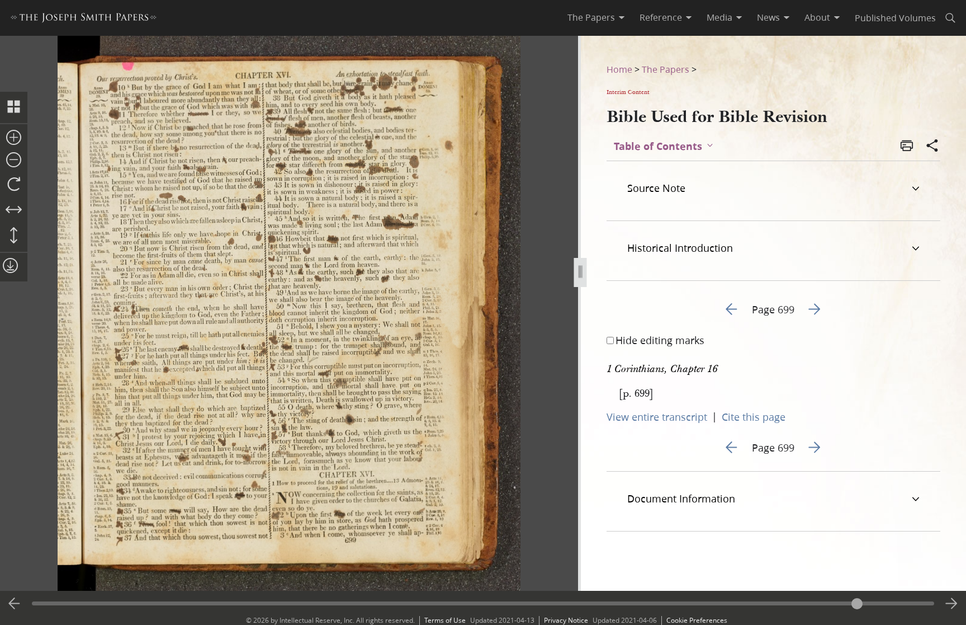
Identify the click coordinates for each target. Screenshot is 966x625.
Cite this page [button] (753, 417)
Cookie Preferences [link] (696, 620)
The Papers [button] (591, 17)
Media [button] (719, 17)
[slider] (483, 603)
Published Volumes (895, 17)
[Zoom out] (14, 161)
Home (619, 69)
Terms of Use (445, 620)
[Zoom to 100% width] (14, 210)
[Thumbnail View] (14, 107)
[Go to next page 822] (951, 604)
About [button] (817, 17)
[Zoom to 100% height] (14, 236)
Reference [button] (661, 17)
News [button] (768, 17)
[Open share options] (932, 147)
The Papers (665, 69)
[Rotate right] (14, 184)
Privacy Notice (566, 620)
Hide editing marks (659, 340)
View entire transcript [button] (657, 417)
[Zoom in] (14, 138)
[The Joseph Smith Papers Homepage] (83, 19)
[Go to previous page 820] (14, 604)
